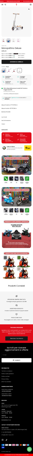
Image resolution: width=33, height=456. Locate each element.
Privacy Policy (5, 379)
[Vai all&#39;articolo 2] (8, 40)
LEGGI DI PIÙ (5, 129)
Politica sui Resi (6, 376)
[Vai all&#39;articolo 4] (18, 40)
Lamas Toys (4, 45)
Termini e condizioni (7, 371)
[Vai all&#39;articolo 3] (13, 40)
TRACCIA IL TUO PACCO (16, 338)
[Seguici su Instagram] (3, 440)
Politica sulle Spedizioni (8, 373)
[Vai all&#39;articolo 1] (4, 40)
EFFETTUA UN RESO (6, 381)
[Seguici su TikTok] (6, 440)
